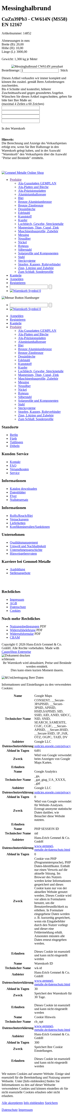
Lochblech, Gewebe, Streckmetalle (41, 224)
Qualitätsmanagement (24, 542)
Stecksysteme (27, 260)
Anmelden (16, 279)
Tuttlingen (16, 442)
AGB (13, 603)
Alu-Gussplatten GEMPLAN (37, 183)
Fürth (13, 438)
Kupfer (22, 220)
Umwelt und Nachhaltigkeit (28, 546)
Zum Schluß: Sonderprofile (35, 271)
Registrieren (17, 282)
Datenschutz (18, 607)
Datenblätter (18, 492)
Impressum (17, 599)
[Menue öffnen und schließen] (20, 298)
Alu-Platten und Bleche (33, 187)
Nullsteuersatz (19, 499)
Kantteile (16, 275)
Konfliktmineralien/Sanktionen (30, 526)
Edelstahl (24, 212)
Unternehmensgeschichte (26, 550)
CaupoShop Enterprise (16, 651)
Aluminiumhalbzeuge (32, 194)
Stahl (21, 257)
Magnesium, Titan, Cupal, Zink (38, 227)
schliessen (8, 659)
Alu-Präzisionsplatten (32, 190)
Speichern (51, 1103)
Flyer (13, 496)
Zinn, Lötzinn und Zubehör (36, 268)
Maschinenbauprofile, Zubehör (38, 231)
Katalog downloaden (23, 488)
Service (15, 473)
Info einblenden (34, 1103)
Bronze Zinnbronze (30, 205)
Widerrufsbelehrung (23, 630)
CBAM (15, 637)
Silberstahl (25, 249)
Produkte (16, 179)
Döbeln (15, 446)
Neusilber (24, 238)
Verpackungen (19, 519)
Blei (20, 198)
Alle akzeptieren (12, 1103)
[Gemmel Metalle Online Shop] (23, 172)
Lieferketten (17, 523)
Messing (23, 235)
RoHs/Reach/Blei (21, 515)
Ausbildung (17, 569)
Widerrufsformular (22, 633)
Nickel (22, 242)
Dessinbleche (26, 209)
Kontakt (15, 462)
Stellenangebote (20, 573)
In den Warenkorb (13, 128)
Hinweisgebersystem (23, 553)
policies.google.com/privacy (52, 746)
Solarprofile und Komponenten (38, 253)
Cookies (15, 610)
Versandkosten (19, 469)
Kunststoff (25, 216)
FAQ (13, 465)
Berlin (14, 435)
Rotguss (23, 246)
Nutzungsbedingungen (24, 626)
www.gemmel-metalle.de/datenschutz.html (52, 847)
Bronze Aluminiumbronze (35, 201)
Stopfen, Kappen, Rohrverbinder (39, 264)
